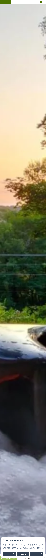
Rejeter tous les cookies (9, 553)
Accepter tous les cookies (37, 553)
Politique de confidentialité (33, 549)
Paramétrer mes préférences (23, 553)
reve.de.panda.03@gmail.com (28, 558)
